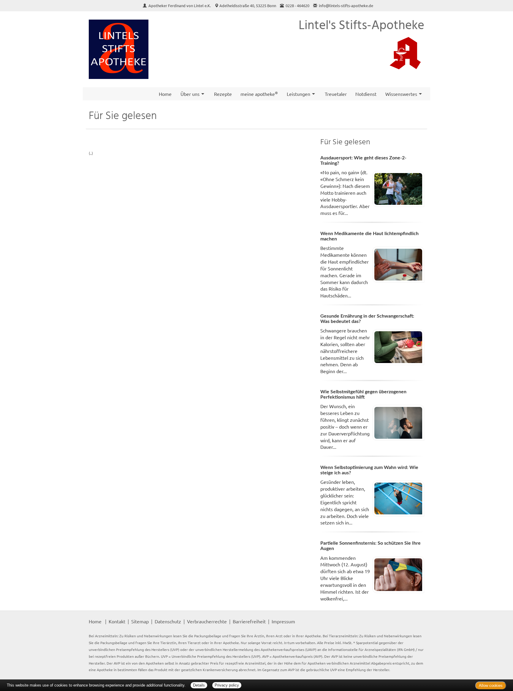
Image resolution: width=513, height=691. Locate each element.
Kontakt (117, 621)
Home (165, 94)
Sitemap (140, 621)
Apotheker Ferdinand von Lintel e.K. (180, 5)
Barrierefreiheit (249, 621)
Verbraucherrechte (207, 621)
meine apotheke (259, 93)
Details (199, 685)
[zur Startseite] (118, 49)
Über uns (190, 94)
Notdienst (365, 94)
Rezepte (223, 94)
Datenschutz (168, 621)
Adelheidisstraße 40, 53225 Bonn (247, 5)
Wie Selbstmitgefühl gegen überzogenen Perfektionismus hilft (363, 394)
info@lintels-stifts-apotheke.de (346, 5)
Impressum (283, 621)
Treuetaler (336, 94)
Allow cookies (491, 685)
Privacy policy (227, 685)
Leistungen (298, 94)
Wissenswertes (401, 94)
